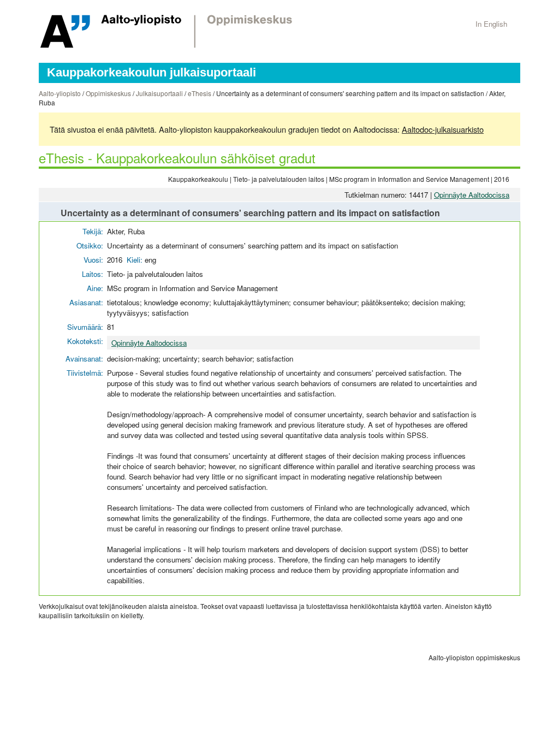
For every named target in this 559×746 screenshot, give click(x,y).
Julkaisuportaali (159, 93)
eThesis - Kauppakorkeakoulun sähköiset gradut (177, 157)
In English (491, 24)
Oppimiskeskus (108, 93)
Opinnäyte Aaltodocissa (471, 195)
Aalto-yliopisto (60, 93)
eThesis (199, 93)
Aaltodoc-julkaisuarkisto (443, 129)
